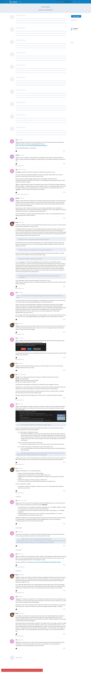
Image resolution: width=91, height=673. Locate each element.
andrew (19, 172)
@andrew (18, 189)
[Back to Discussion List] (2, 2)
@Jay (17, 184)
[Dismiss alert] (41, 670)
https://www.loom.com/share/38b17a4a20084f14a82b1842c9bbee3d (31, 145)
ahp (18, 200)
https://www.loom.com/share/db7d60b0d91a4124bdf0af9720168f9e (45, 562)
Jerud (19, 295)
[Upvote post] (17, 151)
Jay (18, 142)
